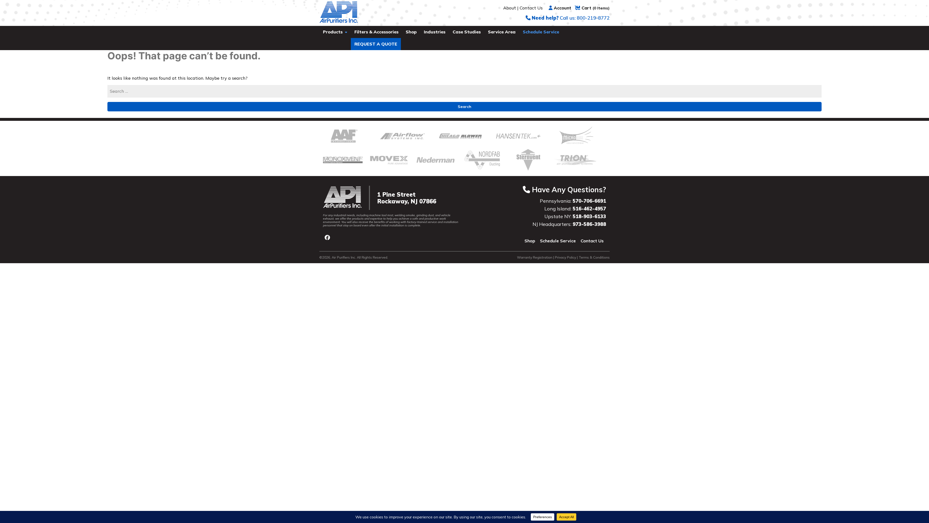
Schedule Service (541, 32)
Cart (596, 8)
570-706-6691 (589, 201)
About (509, 8)
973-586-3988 (589, 224)
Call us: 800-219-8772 (571, 18)
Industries (434, 32)
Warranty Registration (534, 257)
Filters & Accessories (376, 32)
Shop (411, 32)
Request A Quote (375, 44)
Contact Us (531, 8)
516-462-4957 (589, 209)
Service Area (502, 32)
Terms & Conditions (594, 257)
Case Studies (467, 32)
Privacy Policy (565, 257)
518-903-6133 (589, 216)
